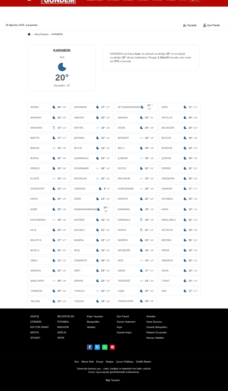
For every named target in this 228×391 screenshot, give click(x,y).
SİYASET (35, 337)
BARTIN (48, 137)
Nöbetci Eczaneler (156, 332)
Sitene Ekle (87, 361)
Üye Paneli (213, 25)
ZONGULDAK (136, 301)
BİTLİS (92, 148)
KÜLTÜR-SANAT (39, 327)
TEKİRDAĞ (136, 280)
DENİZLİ (48, 168)
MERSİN (180, 240)
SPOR (60, 337)
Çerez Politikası (125, 361)
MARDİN (136, 240)
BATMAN (92, 137)
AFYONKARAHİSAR (135, 107)
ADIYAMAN (92, 107)
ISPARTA (136, 198)
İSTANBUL (180, 198)
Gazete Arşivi (124, 332)
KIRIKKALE (136, 219)
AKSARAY (48, 117)
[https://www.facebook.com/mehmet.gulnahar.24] (89, 347)
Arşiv (119, 327)
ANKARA (136, 117)
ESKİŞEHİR (180, 178)
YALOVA (48, 301)
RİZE (136, 260)
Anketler (151, 316)
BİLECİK (180, 137)
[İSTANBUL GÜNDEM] (112, 347)
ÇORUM (180, 158)
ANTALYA (180, 117)
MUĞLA (48, 250)
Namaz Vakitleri (155, 337)
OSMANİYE (92, 260)
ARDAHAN (48, 127)
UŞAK (136, 290)
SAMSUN (48, 270)
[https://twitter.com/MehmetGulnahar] (97, 347)
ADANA (48, 107)
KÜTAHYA (180, 230)
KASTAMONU (48, 219)
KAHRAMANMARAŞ (91, 209)
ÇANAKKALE (92, 158)
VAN (180, 290)
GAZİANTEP (48, 188)
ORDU (48, 260)
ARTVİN (92, 127)
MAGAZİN (63, 327)
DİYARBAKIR (92, 168)
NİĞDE (180, 250)
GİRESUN (92, 188)
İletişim (110, 361)
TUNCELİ (92, 290)
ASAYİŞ (34, 316)
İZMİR (48, 209)
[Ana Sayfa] (29, 34)
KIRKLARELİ (180, 219)
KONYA (136, 230)
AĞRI (180, 107)
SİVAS (180, 270)
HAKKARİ (180, 188)
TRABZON (48, 290)
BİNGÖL (48, 148)
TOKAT (180, 280)
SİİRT (92, 270)
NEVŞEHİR (136, 250)
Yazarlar (191, 25)
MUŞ (92, 250)
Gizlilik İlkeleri (143, 361)
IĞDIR (92, 198)
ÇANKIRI (136, 158)
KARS (180, 209)
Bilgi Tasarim (113, 380)
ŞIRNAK (92, 280)
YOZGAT (92, 301)
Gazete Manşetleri (156, 327)
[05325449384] (104, 347)
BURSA (48, 158)
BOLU (136, 148)
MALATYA (48, 240)
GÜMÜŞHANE (136, 188)
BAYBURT (136, 137)
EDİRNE (180, 168)
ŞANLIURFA (48, 280)
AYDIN (136, 127)
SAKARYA (180, 260)
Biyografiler (93, 321)
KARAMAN (136, 209)
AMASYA (92, 117)
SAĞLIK (61, 332)
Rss (76, 361)
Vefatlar (91, 327)
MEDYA (34, 332)
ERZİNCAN (92, 178)
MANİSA (92, 240)
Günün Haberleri (126, 321)
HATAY (48, 198)
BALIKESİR (180, 127)
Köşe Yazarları (95, 316)
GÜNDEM (35, 321)
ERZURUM (136, 178)
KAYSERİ (92, 219)
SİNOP (136, 270)
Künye (99, 361)
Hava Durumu (41, 34)
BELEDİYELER (65, 316)
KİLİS (48, 230)
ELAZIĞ (48, 178)
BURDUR (180, 148)
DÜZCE (136, 168)
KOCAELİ (92, 230)
